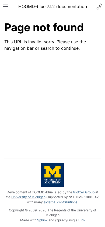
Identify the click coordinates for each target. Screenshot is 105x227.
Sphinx (42, 220)
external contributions (60, 202)
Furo (81, 220)
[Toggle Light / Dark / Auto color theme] (99, 6)
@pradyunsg (65, 220)
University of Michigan (28, 197)
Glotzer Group (83, 192)
